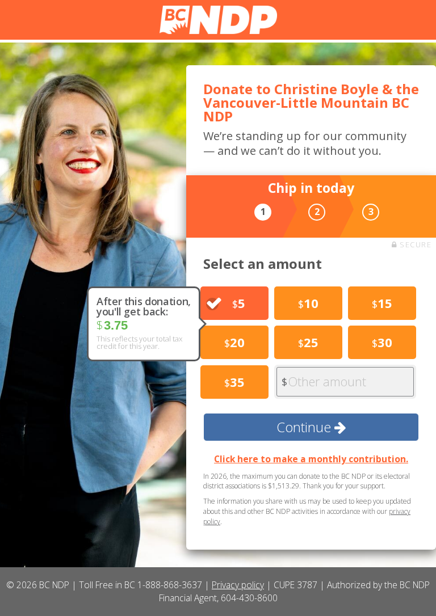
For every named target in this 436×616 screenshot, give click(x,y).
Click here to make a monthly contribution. (311, 459)
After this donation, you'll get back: (144, 306)
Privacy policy (238, 585)
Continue (305, 426)
